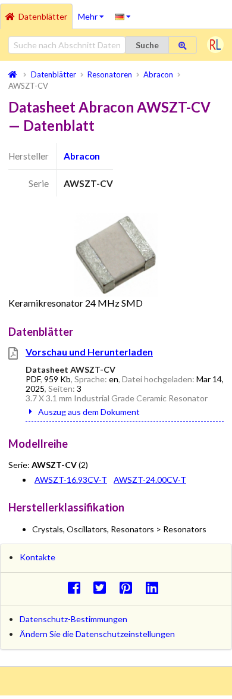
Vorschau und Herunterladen (89, 351)
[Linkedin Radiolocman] (155, 587)
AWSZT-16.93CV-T (71, 480)
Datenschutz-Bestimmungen (73, 619)
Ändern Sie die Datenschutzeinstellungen (97, 634)
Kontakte (37, 557)
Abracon (82, 156)
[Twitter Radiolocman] (103, 587)
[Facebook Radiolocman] (77, 587)
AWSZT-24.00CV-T (150, 480)
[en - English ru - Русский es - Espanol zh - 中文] (122, 16)
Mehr (93, 12)
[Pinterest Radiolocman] (129, 587)
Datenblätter (42, 16)
